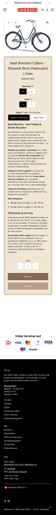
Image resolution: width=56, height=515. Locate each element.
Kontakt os (8, 429)
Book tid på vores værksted (28, 2)
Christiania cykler (12, 411)
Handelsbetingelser (12, 440)
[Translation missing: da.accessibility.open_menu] (4, 9)
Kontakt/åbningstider (13, 418)
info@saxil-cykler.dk (18, 471)
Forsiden (8, 399)
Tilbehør (7, 403)
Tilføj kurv (28, 276)
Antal (28, 260)
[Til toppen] (50, 507)
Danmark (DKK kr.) (16, 487)
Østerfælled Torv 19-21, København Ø (20, 464)
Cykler (7, 407)
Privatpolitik (9, 444)
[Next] (15, 22)
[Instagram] (8, 501)
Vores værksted (10, 414)
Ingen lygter (39, 117)
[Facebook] (5, 501)
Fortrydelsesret (10, 448)
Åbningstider (9, 433)
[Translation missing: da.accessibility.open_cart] (52, 10)
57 (32, 91)
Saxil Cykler (25, 509)
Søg (5, 425)
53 (23, 91)
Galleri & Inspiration (13, 437)
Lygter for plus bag (18, 117)
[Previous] (8, 22)
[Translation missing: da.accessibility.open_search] (42, 10)
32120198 (11, 468)
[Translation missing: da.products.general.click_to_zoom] (47, 22)
